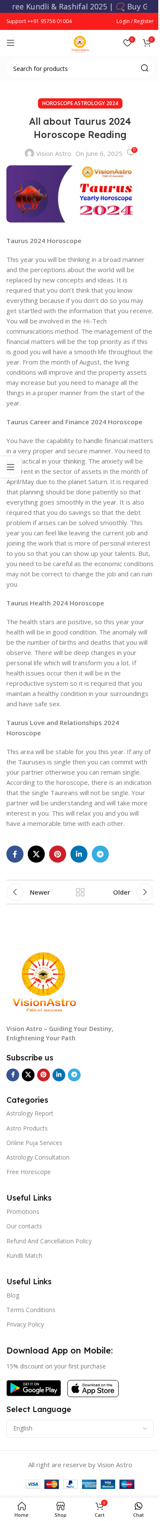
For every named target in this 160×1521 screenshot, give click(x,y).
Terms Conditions (30, 1310)
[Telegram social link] (100, 854)
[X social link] (36, 854)
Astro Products (27, 1128)
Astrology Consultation (38, 1157)
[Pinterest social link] (57, 854)
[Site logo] (80, 42)
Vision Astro (53, 153)
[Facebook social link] (14, 854)
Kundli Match (24, 1255)
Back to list (80, 892)
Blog (12, 1295)
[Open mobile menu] (10, 42)
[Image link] (44, 976)
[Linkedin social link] (78, 854)
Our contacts (24, 1226)
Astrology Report (29, 1113)
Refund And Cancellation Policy (49, 1241)
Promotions (22, 1211)
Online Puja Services (34, 1143)
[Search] (145, 68)
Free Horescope (28, 1172)
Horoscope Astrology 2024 (80, 103)
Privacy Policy (25, 1324)
